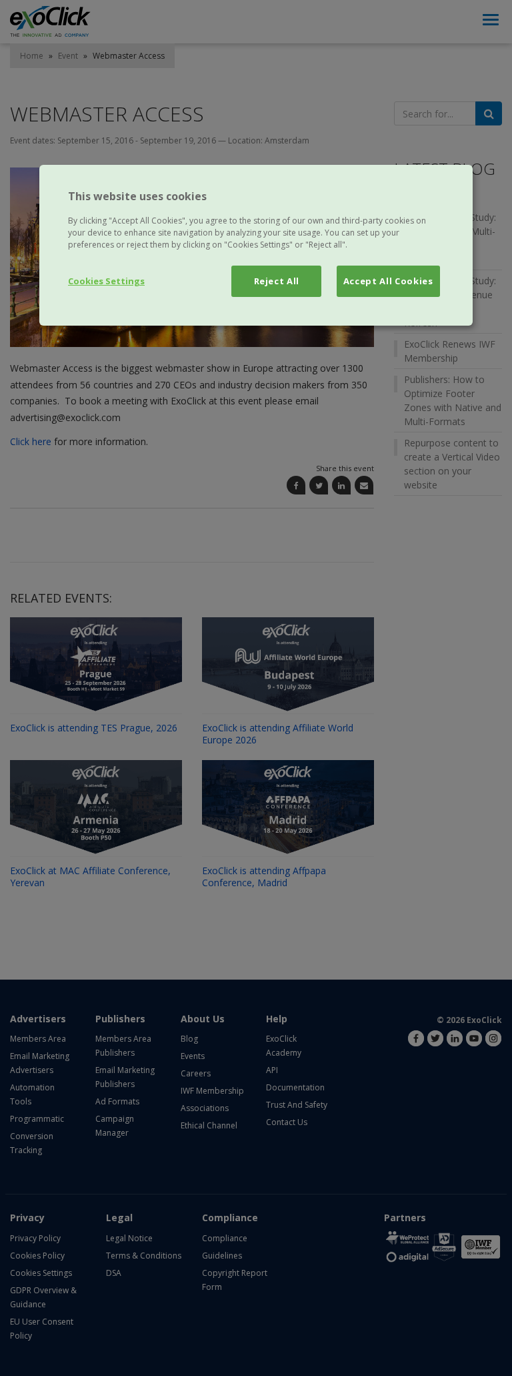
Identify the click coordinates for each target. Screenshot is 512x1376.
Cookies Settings (106, 281)
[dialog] (256, 245)
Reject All (277, 281)
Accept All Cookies (388, 281)
